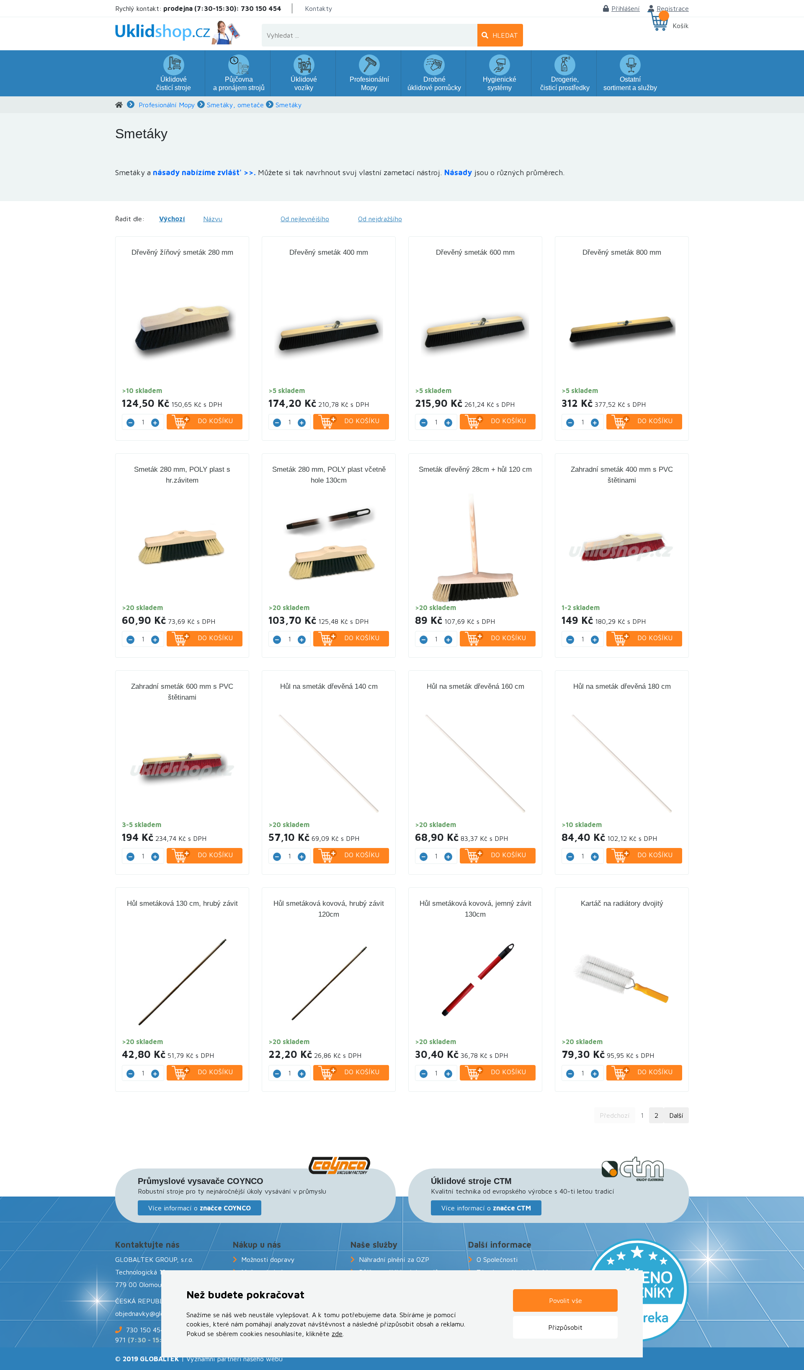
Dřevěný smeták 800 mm (621, 252)
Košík (681, 25)
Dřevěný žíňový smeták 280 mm (182, 252)
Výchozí (172, 218)
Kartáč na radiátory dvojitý (622, 903)
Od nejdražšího (380, 218)
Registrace (673, 8)
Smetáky (289, 105)
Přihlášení (625, 8)
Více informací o (199, 1208)
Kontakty (318, 8)
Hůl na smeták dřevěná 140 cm (329, 686)
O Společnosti (497, 1259)
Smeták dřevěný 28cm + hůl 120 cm (475, 469)
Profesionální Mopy (167, 105)
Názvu (212, 218)
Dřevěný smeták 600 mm (475, 252)
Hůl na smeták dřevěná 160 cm (475, 686)
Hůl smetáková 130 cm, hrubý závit (182, 903)
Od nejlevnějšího (305, 218)
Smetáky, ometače (235, 105)
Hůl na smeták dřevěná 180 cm (622, 686)
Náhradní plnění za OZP (394, 1259)
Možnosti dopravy (268, 1259)
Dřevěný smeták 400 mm (328, 252)
